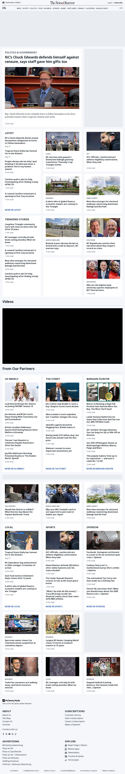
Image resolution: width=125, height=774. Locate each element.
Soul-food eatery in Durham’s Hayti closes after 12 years (19, 577)
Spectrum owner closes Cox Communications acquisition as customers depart (20, 643)
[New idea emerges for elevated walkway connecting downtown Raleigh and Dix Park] (103, 185)
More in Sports (54, 606)
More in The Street (56, 469)
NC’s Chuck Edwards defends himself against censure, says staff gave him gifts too (42, 59)
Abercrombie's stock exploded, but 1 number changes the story (61, 415)
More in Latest (13, 210)
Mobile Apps (73, 749)
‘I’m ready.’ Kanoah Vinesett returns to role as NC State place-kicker (62, 581)
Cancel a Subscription (75, 721)
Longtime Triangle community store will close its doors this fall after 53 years (21, 227)
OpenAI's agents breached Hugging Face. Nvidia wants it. (60, 426)
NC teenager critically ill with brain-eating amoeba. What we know (20, 240)
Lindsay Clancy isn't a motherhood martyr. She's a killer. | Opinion (103, 568)
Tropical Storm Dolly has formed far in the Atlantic (21, 152)
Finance (81, 8)
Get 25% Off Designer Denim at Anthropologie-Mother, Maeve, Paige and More (102, 445)
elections (91, 240)
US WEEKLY (11, 379)
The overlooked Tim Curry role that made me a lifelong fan (101, 579)
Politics (33, 8)
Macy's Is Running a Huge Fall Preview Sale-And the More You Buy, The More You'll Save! (102, 406)
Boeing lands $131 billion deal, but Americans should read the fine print (62, 438)
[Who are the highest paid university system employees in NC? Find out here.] (103, 269)
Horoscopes (73, 760)
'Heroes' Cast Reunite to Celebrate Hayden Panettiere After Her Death (19, 443)
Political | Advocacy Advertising (16, 764)
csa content (10, 506)
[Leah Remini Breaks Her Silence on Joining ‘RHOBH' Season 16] (21, 392)
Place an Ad (7, 748)
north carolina (53, 240)
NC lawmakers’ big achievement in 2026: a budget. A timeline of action (21, 565)
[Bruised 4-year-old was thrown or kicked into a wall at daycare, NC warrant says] (62, 227)
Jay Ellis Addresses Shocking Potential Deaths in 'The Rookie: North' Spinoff (20, 456)
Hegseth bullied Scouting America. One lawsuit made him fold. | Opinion (102, 685)
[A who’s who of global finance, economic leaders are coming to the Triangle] (62, 185)
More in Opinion (96, 606)
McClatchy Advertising (12, 745)
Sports (25, 8)
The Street (53, 379)
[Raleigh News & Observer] (62, 2)
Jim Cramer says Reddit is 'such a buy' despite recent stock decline (62, 405)
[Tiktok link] (15, 734)
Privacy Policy (49, 771)
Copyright (14, 771)
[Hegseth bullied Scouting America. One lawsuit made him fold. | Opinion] (103, 666)
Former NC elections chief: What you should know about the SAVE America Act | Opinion (102, 591)
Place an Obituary (10, 758)
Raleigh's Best (102, 8)
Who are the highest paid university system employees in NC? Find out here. (102, 288)
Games (63, 8)
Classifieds (90, 8)
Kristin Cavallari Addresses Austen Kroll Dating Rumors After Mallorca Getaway (21, 430)
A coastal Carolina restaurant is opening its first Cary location (20, 195)
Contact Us (7, 721)
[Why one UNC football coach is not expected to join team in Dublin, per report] (62, 493)
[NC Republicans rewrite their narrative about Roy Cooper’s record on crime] (103, 227)
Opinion (56, 8)
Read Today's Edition (77, 745)
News (19, 8)
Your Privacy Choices (88, 771)
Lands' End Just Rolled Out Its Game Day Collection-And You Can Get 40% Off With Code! (103, 419)
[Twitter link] (6, 734)
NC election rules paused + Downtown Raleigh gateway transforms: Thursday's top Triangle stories (59, 161)
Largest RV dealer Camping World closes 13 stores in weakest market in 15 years (62, 643)
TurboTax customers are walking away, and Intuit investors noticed (21, 685)
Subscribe (118, 3)
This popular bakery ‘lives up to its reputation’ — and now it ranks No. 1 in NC (102, 458)
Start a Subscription (74, 718)
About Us (6, 715)
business (8, 637)
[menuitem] (4, 8)
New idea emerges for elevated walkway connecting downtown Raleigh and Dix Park (20, 263)
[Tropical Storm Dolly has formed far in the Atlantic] (21, 540)
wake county (92, 506)
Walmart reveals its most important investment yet (59, 449)
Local (48, 154)
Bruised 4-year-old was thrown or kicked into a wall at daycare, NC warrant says (62, 246)
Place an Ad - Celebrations (14, 755)
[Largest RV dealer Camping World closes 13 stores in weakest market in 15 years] (62, 624)
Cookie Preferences (67, 771)
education (91, 282)
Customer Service (73, 715)
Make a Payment (72, 725)
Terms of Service (108, 771)
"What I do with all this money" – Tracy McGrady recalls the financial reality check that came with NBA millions (62, 595)
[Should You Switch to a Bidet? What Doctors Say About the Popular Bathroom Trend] (21, 493)
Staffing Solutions (10, 761)
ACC (88, 154)
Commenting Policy (31, 771)
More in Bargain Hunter (100, 469)
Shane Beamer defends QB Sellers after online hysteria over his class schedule (62, 568)
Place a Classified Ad (11, 752)
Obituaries (72, 8)
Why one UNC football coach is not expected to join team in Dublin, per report (61, 512)
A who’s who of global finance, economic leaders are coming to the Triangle (62, 204)
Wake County (92, 198)
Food (40, 8)
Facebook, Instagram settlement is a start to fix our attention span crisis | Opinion (103, 555)
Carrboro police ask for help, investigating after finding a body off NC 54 (21, 182)
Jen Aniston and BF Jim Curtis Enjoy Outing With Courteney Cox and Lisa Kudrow (21, 417)
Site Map (6, 718)
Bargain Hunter (98, 379)
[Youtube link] (9, 734)
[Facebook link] (3, 734)
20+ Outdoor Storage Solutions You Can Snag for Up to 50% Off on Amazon (103, 432)
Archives (6, 725)
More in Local (12, 606)
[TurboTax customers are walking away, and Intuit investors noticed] (21, 666)
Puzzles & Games (76, 756)
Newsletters (73, 753)
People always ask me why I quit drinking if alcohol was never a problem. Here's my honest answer (21, 165)
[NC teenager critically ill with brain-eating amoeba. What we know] (62, 666)
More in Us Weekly (14, 469)
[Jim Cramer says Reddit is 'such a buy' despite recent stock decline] (62, 392)
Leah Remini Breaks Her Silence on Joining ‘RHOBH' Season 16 (20, 405)
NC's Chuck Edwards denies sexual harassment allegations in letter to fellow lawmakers (21, 140)
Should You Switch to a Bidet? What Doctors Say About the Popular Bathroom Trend (19, 512)
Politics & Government (21, 52)
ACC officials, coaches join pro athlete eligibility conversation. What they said (102, 159)
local (48, 679)
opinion (90, 679)
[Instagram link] (12, 734)
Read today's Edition (13, 2)
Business (47, 8)
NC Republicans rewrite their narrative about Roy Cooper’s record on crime (101, 246)
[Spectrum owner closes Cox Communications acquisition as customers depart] (21, 624)
